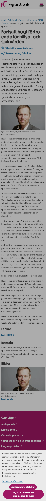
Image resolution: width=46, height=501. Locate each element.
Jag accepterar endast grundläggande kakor (23, 494)
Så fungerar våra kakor (12, 481)
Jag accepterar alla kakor (23, 487)
